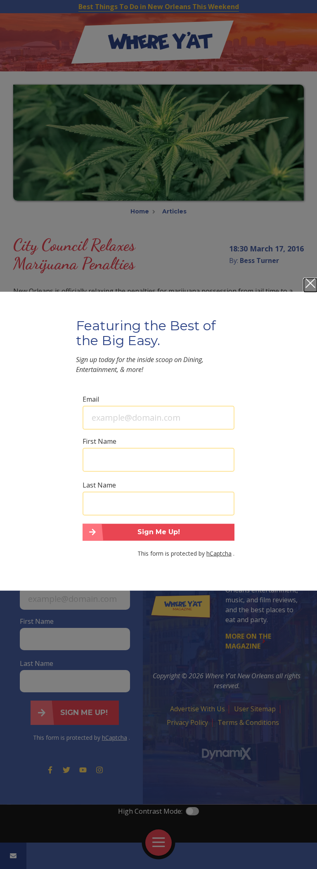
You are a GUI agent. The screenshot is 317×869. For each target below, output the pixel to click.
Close (310, 284)
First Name (99, 440)
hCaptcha (219, 553)
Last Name (99, 484)
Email (91, 398)
